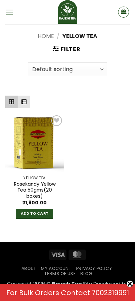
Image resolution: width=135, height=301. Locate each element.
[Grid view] (11, 102)
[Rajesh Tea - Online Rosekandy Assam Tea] (67, 12)
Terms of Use (59, 273)
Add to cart (35, 213)
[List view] (24, 102)
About (28, 268)
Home (46, 36)
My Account (56, 268)
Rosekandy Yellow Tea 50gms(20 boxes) (35, 190)
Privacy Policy (94, 268)
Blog (86, 273)
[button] (9, 11)
